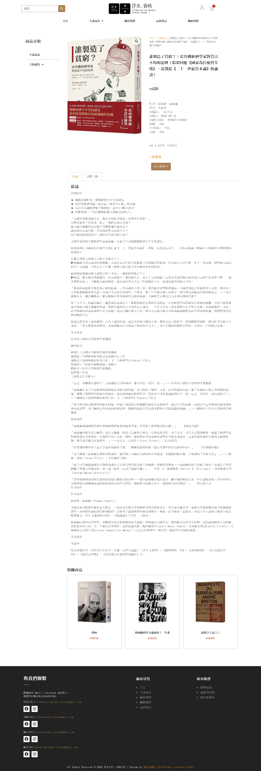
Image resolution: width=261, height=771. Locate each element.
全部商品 (94, 21)
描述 (75, 176)
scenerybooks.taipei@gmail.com (55, 732)
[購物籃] (211, 8)
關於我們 (129, 21)
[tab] (75, 176)
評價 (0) (93, 176)
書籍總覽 (34, 64)
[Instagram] (35, 709)
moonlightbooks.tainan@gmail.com (56, 747)
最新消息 (161, 21)
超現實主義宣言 (210, 632)
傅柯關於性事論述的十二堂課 (152, 632)
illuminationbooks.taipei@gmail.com (58, 702)
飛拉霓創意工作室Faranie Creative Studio (168, 767)
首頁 (65, 21)
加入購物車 (161, 166)
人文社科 (159, 145)
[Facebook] (27, 709)
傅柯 (94, 632)
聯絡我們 (193, 21)
